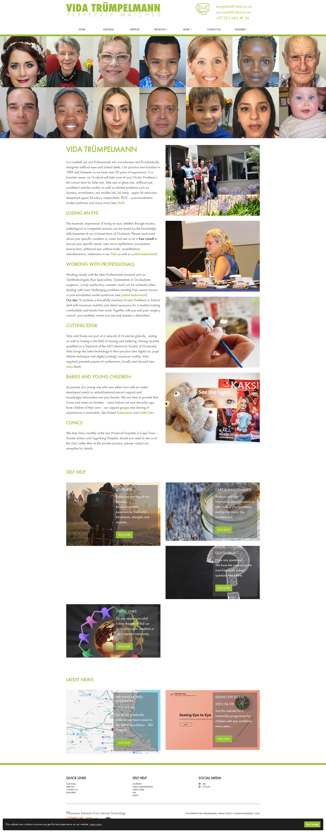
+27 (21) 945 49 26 (232, 18)
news (69, 366)
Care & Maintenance (142, 786)
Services (134, 29)
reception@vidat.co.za (234, 6)
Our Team (108, 29)
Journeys (137, 784)
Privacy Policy (225, 813)
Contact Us (214, 29)
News (135, 795)
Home (82, 29)
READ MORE (124, 534)
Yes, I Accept (312, 824)
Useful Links (138, 789)
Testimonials (124, 412)
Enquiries (240, 29)
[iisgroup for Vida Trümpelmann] (96, 813)
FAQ (120, 203)
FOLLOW (206, 786)
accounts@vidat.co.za (233, 12)
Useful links (146, 412)
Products (160, 29)
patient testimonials (144, 254)
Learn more (96, 824)
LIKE (204, 784)
